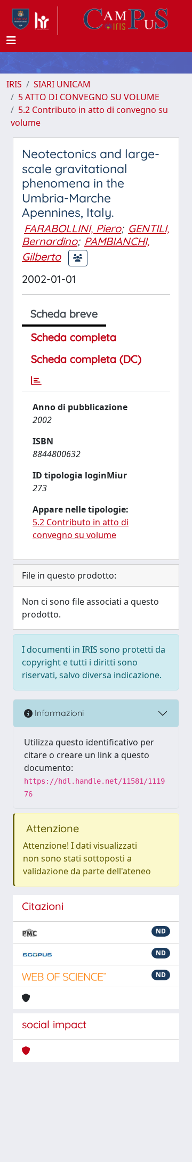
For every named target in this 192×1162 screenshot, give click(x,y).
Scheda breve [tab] (64, 313)
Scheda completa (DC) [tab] (86, 358)
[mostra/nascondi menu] (11, 40)
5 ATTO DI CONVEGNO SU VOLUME (88, 97)
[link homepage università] (126, 20)
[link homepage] (32, 20)
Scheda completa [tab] (73, 337)
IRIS (14, 84)
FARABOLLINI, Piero (72, 228)
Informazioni (58, 713)
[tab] (36, 381)
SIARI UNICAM (62, 84)
